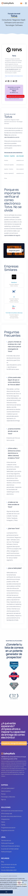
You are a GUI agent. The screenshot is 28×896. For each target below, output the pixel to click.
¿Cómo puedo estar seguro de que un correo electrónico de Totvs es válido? (14, 381)
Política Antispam (6, 852)
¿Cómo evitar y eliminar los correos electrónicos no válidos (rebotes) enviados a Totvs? (14, 453)
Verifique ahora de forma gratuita (15, 96)
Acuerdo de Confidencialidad (10, 849)
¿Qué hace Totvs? (13, 528)
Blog (2, 862)
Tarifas (3, 825)
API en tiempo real (6, 813)
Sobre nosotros (5, 791)
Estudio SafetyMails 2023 (8, 870)
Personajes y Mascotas (8, 797)
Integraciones (5, 819)
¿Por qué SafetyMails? (7, 788)
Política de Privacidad (7, 843)
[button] (21, 3)
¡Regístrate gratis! (14, 250)
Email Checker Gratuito (8, 867)
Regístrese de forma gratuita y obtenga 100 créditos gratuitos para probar (14, 743)
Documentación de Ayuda (8, 864)
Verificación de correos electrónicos (12, 811)
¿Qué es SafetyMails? (15, 568)
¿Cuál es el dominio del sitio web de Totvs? (14, 431)
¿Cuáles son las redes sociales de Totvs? (13, 504)
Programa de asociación (8, 827)
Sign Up (3, 799)
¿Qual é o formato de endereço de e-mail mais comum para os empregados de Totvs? (14, 346)
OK (6, 892)
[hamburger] (26, 3)
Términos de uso (6, 840)
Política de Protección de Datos (10, 846)
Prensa (3, 794)
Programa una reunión (7, 830)
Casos (3, 822)
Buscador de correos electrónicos (11, 816)
